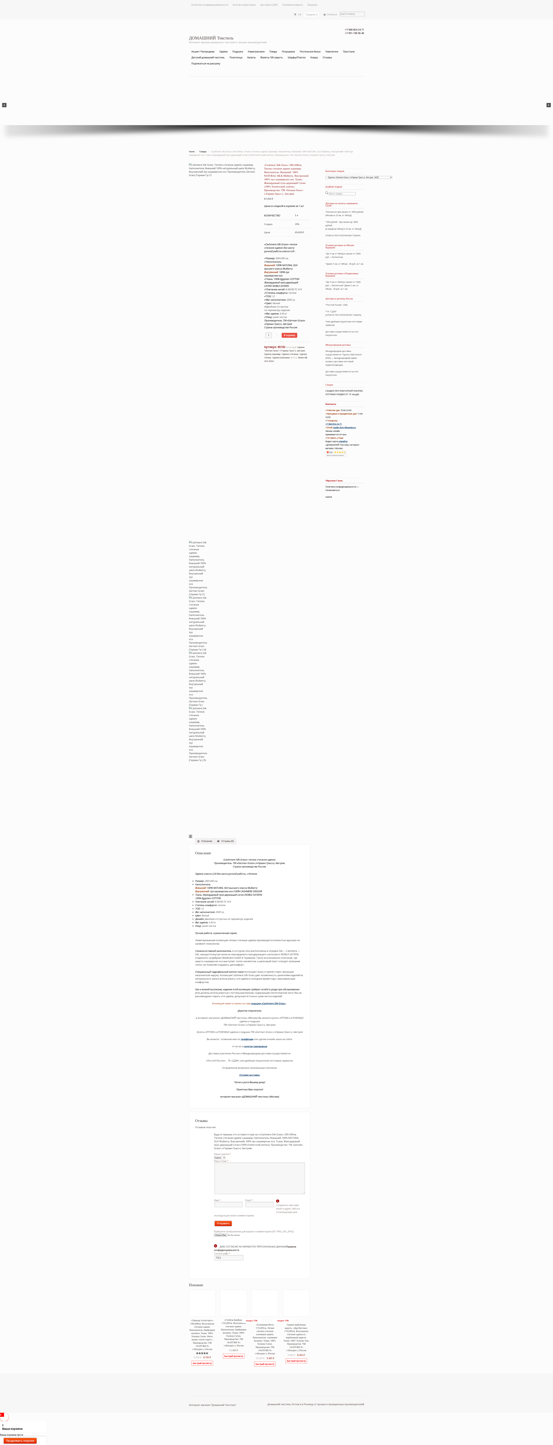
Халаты (251, 57)
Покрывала (288, 51)
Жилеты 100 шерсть (271, 57)
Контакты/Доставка (244, 4)
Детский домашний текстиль (208, 57)
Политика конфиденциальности (209, 4)
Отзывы (327, 57)
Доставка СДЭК (269, 4)
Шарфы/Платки (296, 57)
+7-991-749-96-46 (354, 33)
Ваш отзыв (221, 1161)
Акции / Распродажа (202, 51)
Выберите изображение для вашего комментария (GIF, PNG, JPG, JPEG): (254, 1231)
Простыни (349, 51)
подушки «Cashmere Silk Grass (267, 1003)
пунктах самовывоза (255, 1046)
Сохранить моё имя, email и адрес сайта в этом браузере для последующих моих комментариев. (257, 1210)
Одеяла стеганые (290, 354)
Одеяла (223, 51)
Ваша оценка (222, 1154)
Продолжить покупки (20, 1440)
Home (192, 151)
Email (249, 1200)
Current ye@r (222, 1253)
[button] (4, 105)
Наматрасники (256, 51)
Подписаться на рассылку (205, 63)
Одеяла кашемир (272, 354)
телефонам (247, 1039)
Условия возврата (292, 4)
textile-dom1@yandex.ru (344, 427)
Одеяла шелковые (281, 357)
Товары (203, 151)
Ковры (314, 57)
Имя (217, 1200)
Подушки (237, 51)
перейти (343, 441)
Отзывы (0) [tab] (227, 841)
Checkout (332, 14)
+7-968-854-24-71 (354, 29)
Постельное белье (310, 51)
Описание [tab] (206, 841)
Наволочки (331, 51)
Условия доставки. (249, 1075)
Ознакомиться (332, 490)
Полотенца (236, 57)
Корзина (312, 4)
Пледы (273, 51)
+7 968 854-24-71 (333, 424)
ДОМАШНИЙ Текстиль (211, 38)
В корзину (289, 335)
